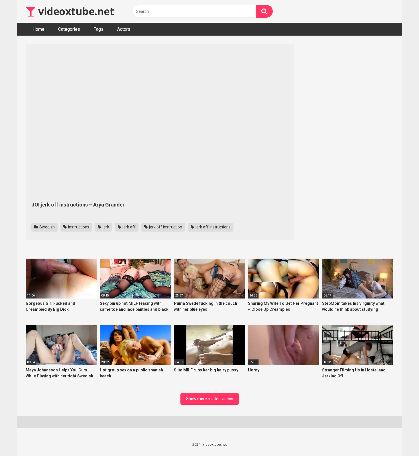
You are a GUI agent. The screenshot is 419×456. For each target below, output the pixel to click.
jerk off (129, 227)
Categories (69, 29)
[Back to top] (400, 439)
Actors (123, 29)
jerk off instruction (165, 227)
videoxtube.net (75, 11)
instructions (78, 227)
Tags (98, 29)
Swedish (46, 227)
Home (38, 29)
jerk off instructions (213, 227)
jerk (105, 227)
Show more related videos (209, 398)
